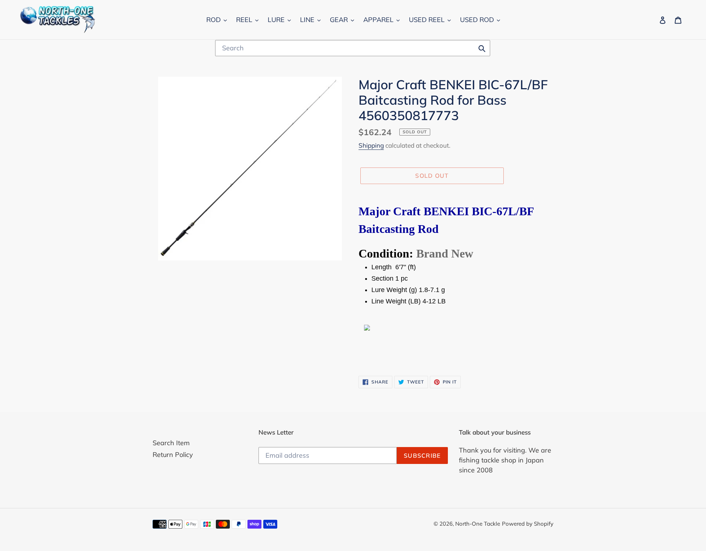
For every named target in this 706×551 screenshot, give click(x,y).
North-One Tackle (477, 523)
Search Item (171, 443)
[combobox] (352, 48)
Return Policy (173, 454)
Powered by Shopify (527, 523)
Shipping (371, 145)
